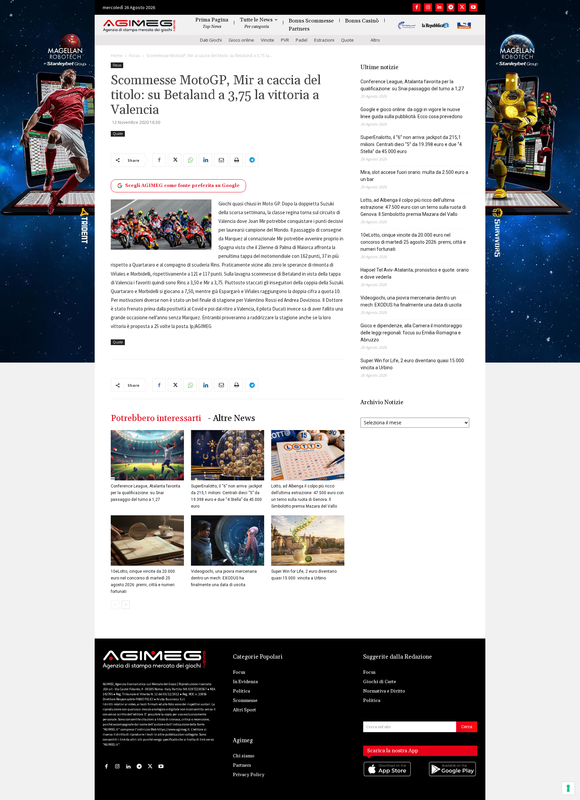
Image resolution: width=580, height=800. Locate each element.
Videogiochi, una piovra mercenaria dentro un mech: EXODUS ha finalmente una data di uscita (224, 578)
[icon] (387, 775)
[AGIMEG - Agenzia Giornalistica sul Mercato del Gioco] (139, 26)
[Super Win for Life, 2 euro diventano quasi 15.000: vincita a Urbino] (307, 540)
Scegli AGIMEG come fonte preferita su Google (182, 186)
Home (117, 55)
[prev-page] (115, 605)
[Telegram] (451, 7)
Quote (347, 40)
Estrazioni (324, 40)
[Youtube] (473, 7)
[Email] (221, 160)
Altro (375, 40)
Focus (134, 55)
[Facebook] (417, 7)
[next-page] (126, 605)
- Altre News (231, 418)
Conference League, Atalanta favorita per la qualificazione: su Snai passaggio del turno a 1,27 (145, 493)
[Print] (236, 160)
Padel (301, 40)
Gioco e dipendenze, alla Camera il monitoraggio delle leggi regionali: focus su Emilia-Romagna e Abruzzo (411, 332)
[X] (462, 7)
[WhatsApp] (190, 160)
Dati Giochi (211, 40)
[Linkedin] (439, 7)
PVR (285, 40)
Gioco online (241, 40)
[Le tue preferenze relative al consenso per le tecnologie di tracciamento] (568, 788)
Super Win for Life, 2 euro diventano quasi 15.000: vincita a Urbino (412, 364)
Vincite (267, 40)
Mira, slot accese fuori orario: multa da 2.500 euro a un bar (414, 176)
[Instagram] (428, 7)
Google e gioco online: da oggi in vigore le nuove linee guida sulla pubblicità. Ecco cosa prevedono (411, 113)
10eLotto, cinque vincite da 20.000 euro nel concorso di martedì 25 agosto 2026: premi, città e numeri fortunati (413, 242)
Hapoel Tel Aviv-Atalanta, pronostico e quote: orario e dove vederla (414, 273)
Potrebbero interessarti (156, 418)
